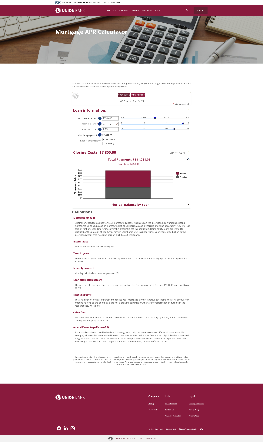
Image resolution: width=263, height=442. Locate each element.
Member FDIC (171, 429)
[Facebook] (58, 428)
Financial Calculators (173, 416)
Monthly (110, 143)
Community (153, 410)
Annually (110, 140)
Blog (157, 10)
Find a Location (171, 404)
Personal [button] (112, 10)
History (151, 404)
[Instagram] (72, 428)
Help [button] (167, 396)
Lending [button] (135, 10)
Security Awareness (196, 404)
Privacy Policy (194, 410)
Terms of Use (194, 416)
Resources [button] (147, 10)
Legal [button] (192, 396)
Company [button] (153, 396)
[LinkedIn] (65, 428)
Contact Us (169, 410)
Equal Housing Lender (189, 429)
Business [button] (123, 10)
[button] (131, 110)
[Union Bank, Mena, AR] (70, 10)
